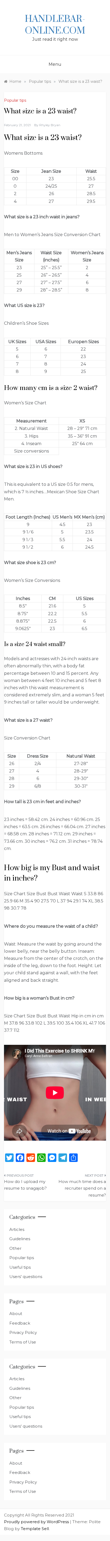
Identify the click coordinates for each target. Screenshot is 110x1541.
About (15, 1313)
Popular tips (15, 100)
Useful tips (20, 1267)
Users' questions (25, 1276)
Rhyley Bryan (49, 125)
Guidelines (19, 1238)
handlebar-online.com (55, 25)
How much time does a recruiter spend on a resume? (82, 1188)
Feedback (19, 1323)
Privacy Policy (23, 1332)
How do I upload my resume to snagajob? (25, 1185)
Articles (16, 1229)
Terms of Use (22, 1342)
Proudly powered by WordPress (37, 1521)
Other (15, 1248)
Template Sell (35, 1528)
